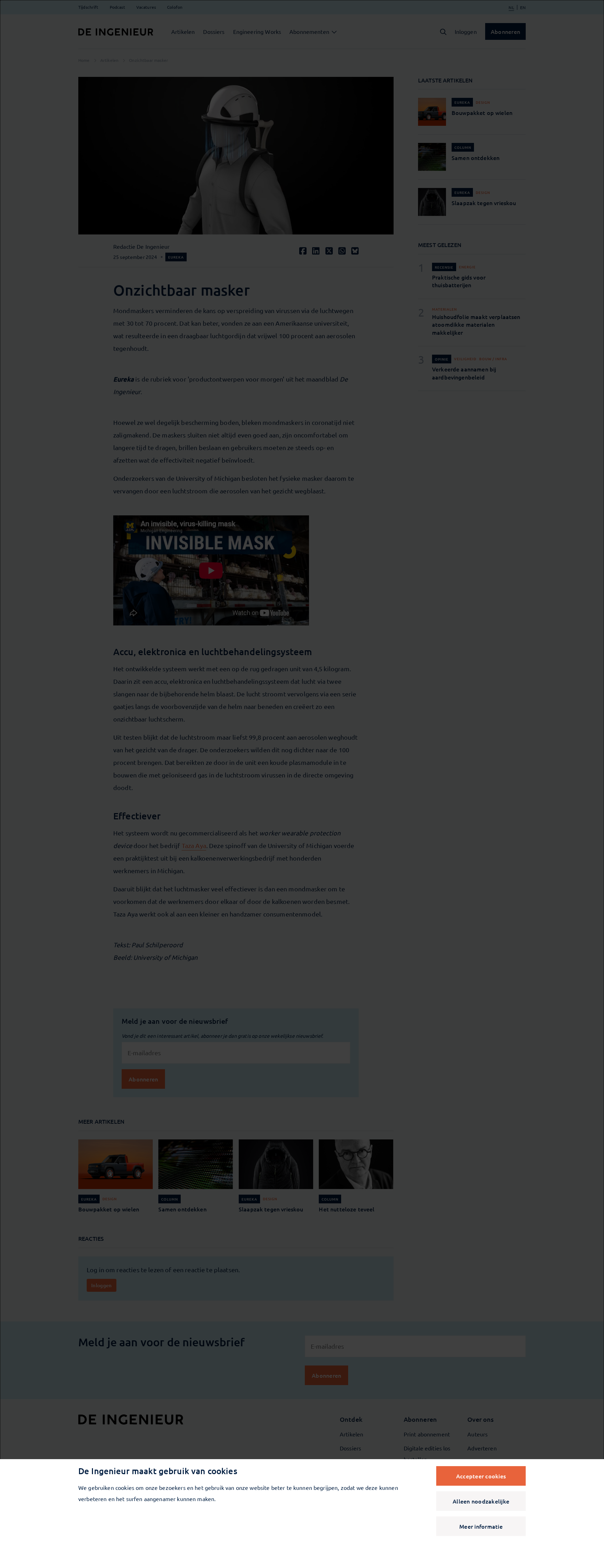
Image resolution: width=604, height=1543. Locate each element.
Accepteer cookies (481, 1476)
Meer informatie (481, 1526)
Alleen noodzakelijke (481, 1501)
